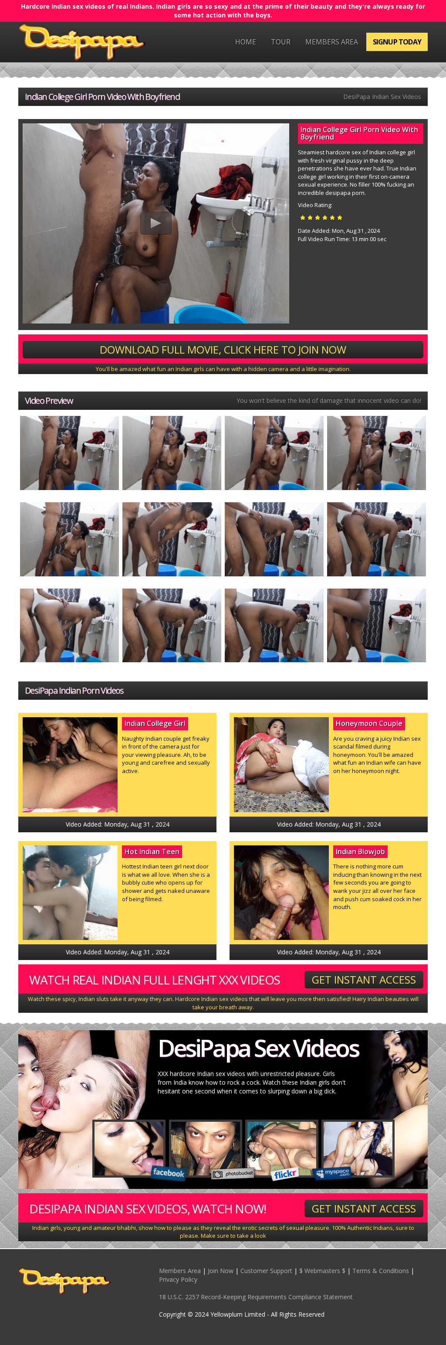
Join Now (220, 1271)
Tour (281, 42)
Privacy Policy (178, 1279)
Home (245, 42)
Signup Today (397, 42)
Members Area (331, 42)
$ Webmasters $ (322, 1271)
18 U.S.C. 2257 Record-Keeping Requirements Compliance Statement (256, 1297)
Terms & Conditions (380, 1271)
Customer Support (266, 1271)
